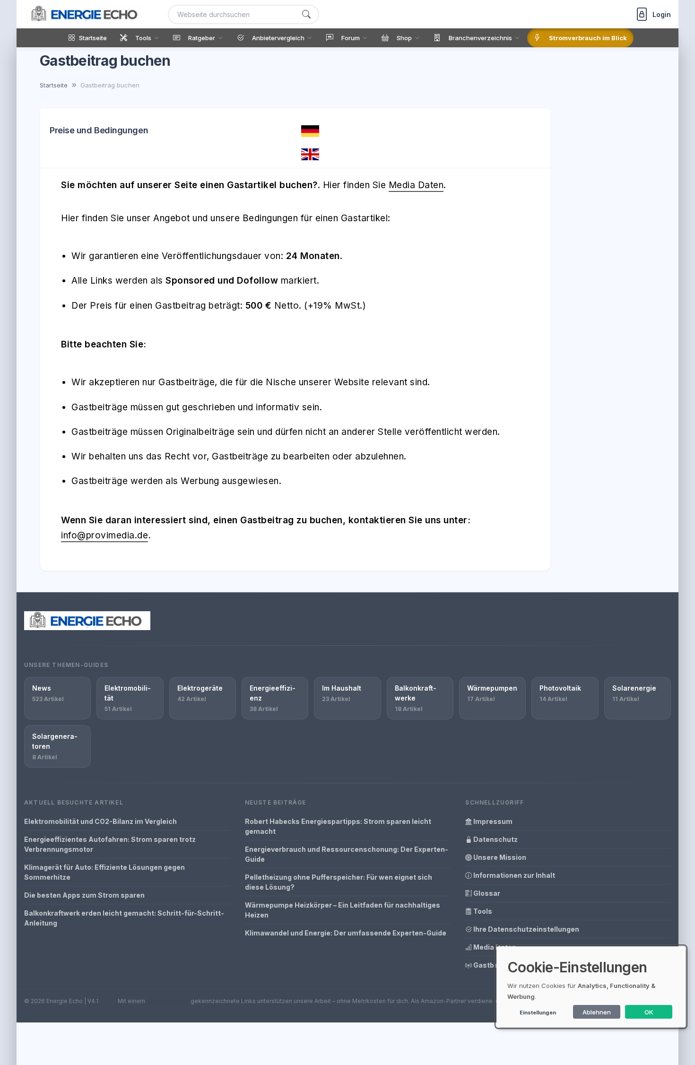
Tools (482, 911)
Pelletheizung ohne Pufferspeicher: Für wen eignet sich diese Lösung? (338, 882)
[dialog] (591, 986)
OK (648, 1012)
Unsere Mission (499, 857)
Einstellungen (538, 1012)
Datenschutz (495, 839)
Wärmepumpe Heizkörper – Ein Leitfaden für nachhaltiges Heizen (342, 910)
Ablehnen (596, 1012)
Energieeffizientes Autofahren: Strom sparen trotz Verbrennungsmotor (110, 844)
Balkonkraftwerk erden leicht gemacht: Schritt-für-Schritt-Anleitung (124, 918)
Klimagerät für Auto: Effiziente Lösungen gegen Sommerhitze (104, 872)
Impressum (492, 821)
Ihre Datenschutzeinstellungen (525, 929)
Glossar (486, 893)
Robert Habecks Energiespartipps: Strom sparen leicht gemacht (338, 826)
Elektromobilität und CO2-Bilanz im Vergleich (100, 821)
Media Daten (416, 185)
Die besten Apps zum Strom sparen (84, 895)
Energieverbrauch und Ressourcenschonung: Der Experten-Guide (346, 854)
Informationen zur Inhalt (513, 875)
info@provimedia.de (104, 535)
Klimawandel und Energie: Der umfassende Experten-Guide (345, 933)
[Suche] (306, 14)
